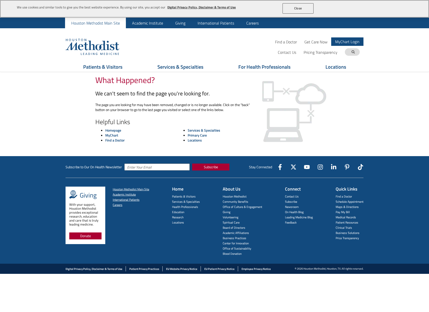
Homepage (113, 130)
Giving (180, 23)
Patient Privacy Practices (144, 269)
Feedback (291, 222)
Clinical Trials (344, 227)
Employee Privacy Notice (256, 269)
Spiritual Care (231, 222)
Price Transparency (347, 238)
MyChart (111, 135)
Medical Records (346, 217)
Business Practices (234, 238)
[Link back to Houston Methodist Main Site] (99, 46)
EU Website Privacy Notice (181, 269)
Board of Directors (234, 227)
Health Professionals (185, 206)
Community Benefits (235, 201)
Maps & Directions (347, 206)
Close (298, 8)
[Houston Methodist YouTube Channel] (307, 167)
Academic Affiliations (236, 232)
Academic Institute (147, 23)
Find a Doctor (286, 42)
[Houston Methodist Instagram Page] (320, 167)
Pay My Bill (343, 212)
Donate (85, 235)
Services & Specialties (180, 67)
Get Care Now (315, 42)
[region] (214, 9)
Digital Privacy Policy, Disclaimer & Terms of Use (94, 269)
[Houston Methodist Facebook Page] (280, 167)
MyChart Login (347, 42)
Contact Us (292, 196)
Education (178, 212)
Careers (252, 23)
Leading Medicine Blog (299, 217)
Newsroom (292, 206)
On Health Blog (294, 212)
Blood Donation (232, 253)
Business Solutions (347, 232)
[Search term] (353, 52)
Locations (335, 67)
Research (177, 217)
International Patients (216, 23)
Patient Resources (347, 222)
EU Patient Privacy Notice (219, 269)
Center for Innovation (236, 243)
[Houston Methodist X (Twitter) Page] (293, 167)
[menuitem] (95, 23)
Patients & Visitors (102, 67)
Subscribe (211, 167)
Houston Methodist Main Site (95, 23)
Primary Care (197, 135)
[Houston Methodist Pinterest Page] (347, 167)
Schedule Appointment (349, 201)
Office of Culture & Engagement (242, 206)
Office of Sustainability (237, 248)
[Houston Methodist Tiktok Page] (360, 167)
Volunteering (230, 217)
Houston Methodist (235, 196)
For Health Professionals (264, 67)
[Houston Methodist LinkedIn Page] (334, 167)
